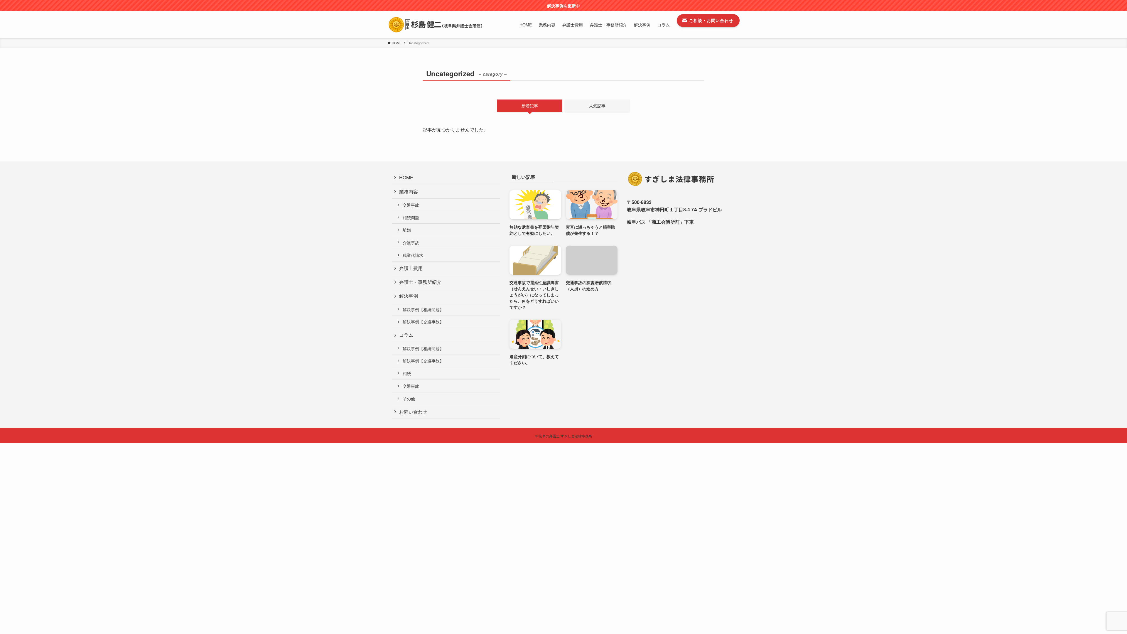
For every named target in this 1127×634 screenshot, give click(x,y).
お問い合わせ (413, 411)
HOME (406, 177)
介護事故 (411, 242)
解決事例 (408, 295)
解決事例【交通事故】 (423, 321)
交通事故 (411, 205)
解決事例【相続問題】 (423, 309)
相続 (407, 373)
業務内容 (408, 191)
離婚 (407, 230)
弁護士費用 (411, 268)
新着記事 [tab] (530, 106)
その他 (409, 398)
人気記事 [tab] (597, 106)
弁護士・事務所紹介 (420, 282)
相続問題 (411, 217)
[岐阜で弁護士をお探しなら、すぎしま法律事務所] (435, 24)
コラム (406, 334)
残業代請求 (413, 255)
